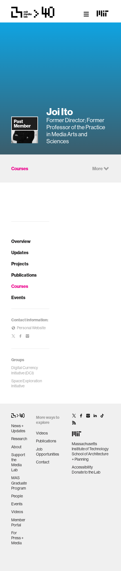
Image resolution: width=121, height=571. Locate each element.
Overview (21, 241)
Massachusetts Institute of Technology (90, 446)
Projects (19, 264)
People (17, 496)
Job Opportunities (47, 452)
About (16, 446)
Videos (17, 511)
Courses (19, 286)
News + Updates (18, 428)
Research (19, 438)
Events (18, 297)
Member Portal (18, 522)
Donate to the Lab (86, 472)
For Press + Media (17, 537)
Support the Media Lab (18, 462)
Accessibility (82, 467)
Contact (42, 462)
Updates (19, 252)
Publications (24, 275)
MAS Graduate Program (19, 482)
